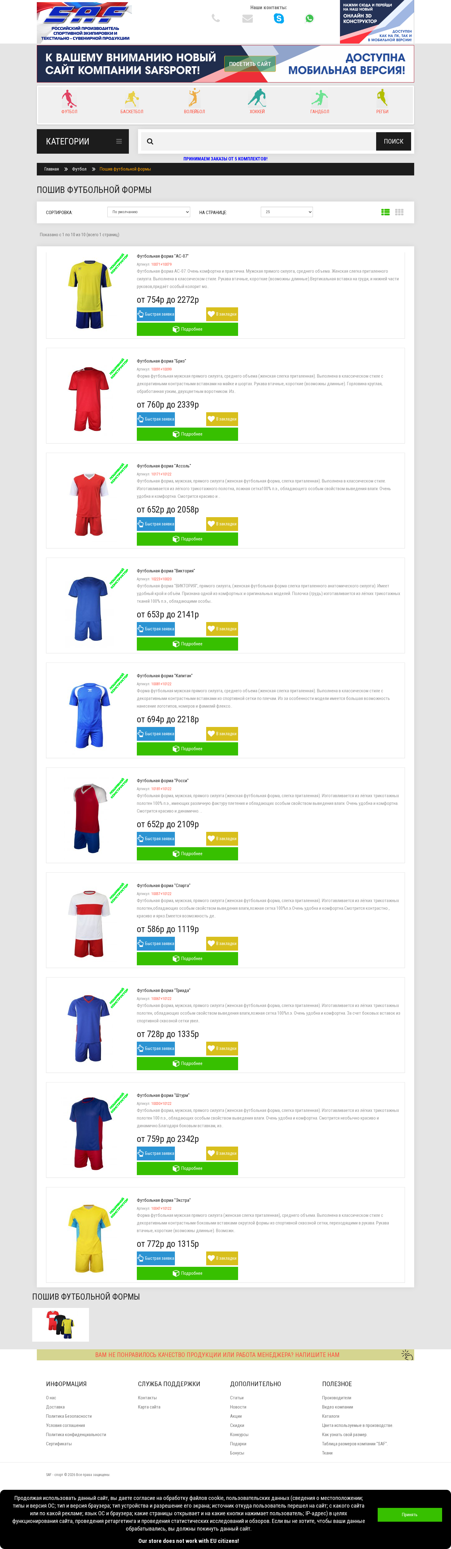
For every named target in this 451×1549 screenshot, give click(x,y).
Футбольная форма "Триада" (164, 990)
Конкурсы (239, 1434)
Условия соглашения (65, 1425)
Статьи (237, 1398)
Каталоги (330, 1416)
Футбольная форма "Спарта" (164, 885)
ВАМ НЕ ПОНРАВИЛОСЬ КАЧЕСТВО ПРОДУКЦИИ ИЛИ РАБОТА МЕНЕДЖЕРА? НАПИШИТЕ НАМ (217, 1355)
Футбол (79, 169)
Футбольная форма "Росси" (163, 780)
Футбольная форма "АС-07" (163, 256)
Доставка (55, 1407)
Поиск (393, 141)
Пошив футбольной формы (125, 169)
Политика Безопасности (69, 1416)
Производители (336, 1398)
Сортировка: (59, 212)
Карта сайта (149, 1407)
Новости (238, 1407)
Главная (51, 169)
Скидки (237, 1425)
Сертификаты (59, 1444)
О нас (51, 1398)
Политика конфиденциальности (76, 1434)
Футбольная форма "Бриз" (161, 361)
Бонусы (237, 1453)
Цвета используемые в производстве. (357, 1425)
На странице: (213, 212)
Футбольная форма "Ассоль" (164, 466)
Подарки (238, 1444)
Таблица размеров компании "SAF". (355, 1444)
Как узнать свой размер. (345, 1434)
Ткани (327, 1453)
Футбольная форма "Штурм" (163, 1095)
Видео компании (337, 1407)
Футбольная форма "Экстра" (164, 1200)
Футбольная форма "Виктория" (166, 571)
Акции (236, 1416)
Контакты (147, 1398)
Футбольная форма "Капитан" (165, 675)
